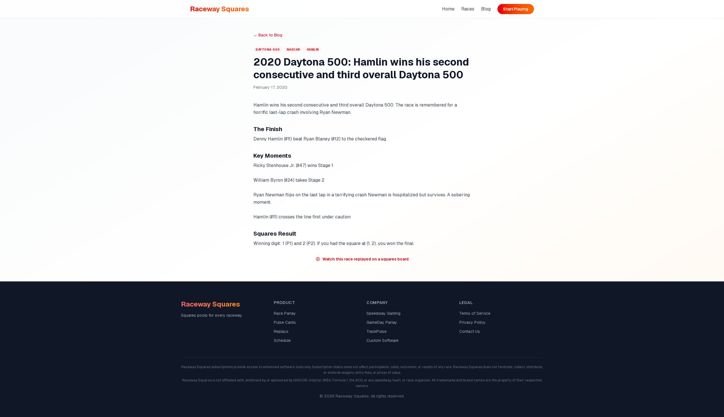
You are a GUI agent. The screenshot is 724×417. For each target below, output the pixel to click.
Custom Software (382, 340)
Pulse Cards (285, 322)
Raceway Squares (219, 9)
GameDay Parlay (382, 322)
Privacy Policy (472, 322)
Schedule (282, 340)
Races (467, 9)
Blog (486, 9)
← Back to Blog (267, 35)
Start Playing (515, 9)
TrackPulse (377, 331)
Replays (281, 331)
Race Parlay (285, 313)
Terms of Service (474, 313)
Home (448, 9)
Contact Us (469, 331)
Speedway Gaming (383, 313)
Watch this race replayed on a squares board (365, 259)
